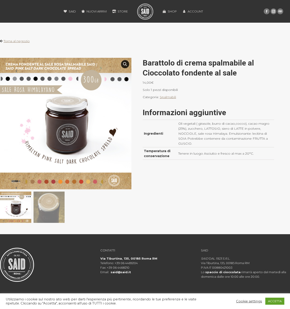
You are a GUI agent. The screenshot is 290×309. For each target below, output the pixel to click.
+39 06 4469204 (126, 263)
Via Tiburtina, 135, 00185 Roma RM (128, 258)
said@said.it (121, 272)
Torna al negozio (17, 41)
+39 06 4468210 (118, 267)
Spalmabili (168, 97)
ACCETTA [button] (275, 301)
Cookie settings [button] (249, 301)
